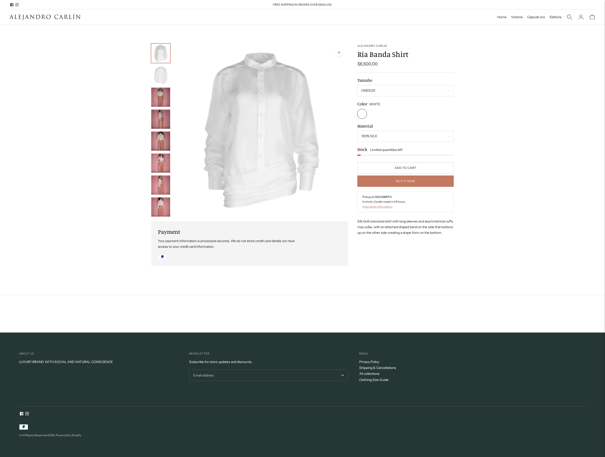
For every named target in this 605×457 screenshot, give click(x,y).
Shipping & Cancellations (377, 368)
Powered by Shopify (68, 435)
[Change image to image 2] (160, 75)
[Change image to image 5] (160, 141)
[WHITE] (362, 114)
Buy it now (405, 181)
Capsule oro (536, 17)
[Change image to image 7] (160, 185)
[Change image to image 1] (160, 53)
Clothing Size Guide (374, 380)
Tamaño (364, 80)
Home (501, 17)
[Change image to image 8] (160, 207)
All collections (369, 374)
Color (362, 103)
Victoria (517, 17)
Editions (556, 17)
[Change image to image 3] (160, 97)
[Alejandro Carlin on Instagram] (17, 4)
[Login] (581, 17)
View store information (377, 206)
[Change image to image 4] (160, 119)
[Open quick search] (569, 17)
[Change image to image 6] (160, 163)
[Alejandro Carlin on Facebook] (11, 4)
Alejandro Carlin (372, 45)
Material (365, 125)
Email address (203, 370)
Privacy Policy (369, 362)
